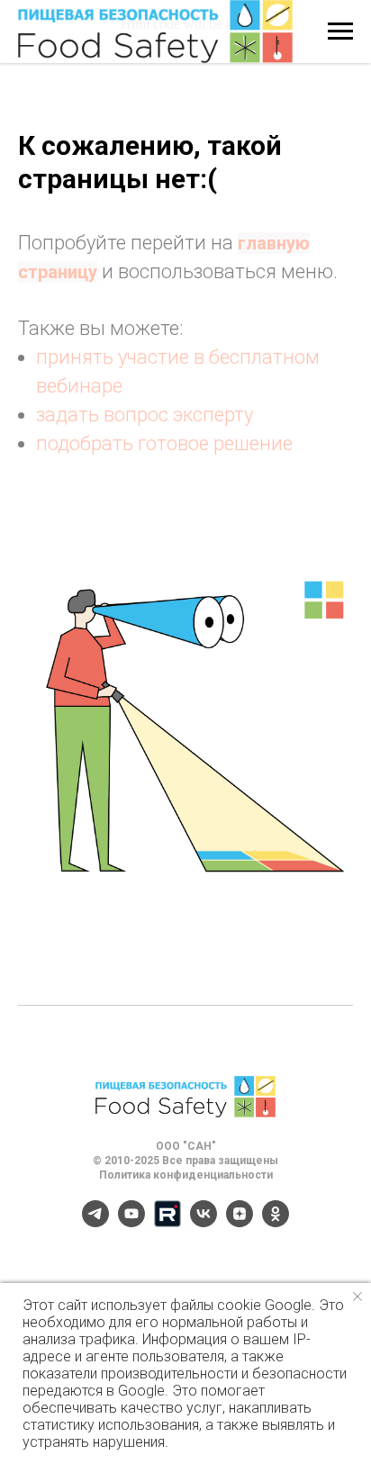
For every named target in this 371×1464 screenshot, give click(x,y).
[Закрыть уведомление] (357, 1297)
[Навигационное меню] (340, 32)
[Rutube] (167, 1222)
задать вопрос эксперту (144, 414)
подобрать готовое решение (164, 443)
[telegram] (95, 1222)
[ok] (275, 1222)
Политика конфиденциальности (186, 1175)
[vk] (203, 1222)
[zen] (239, 1222)
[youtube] (131, 1222)
